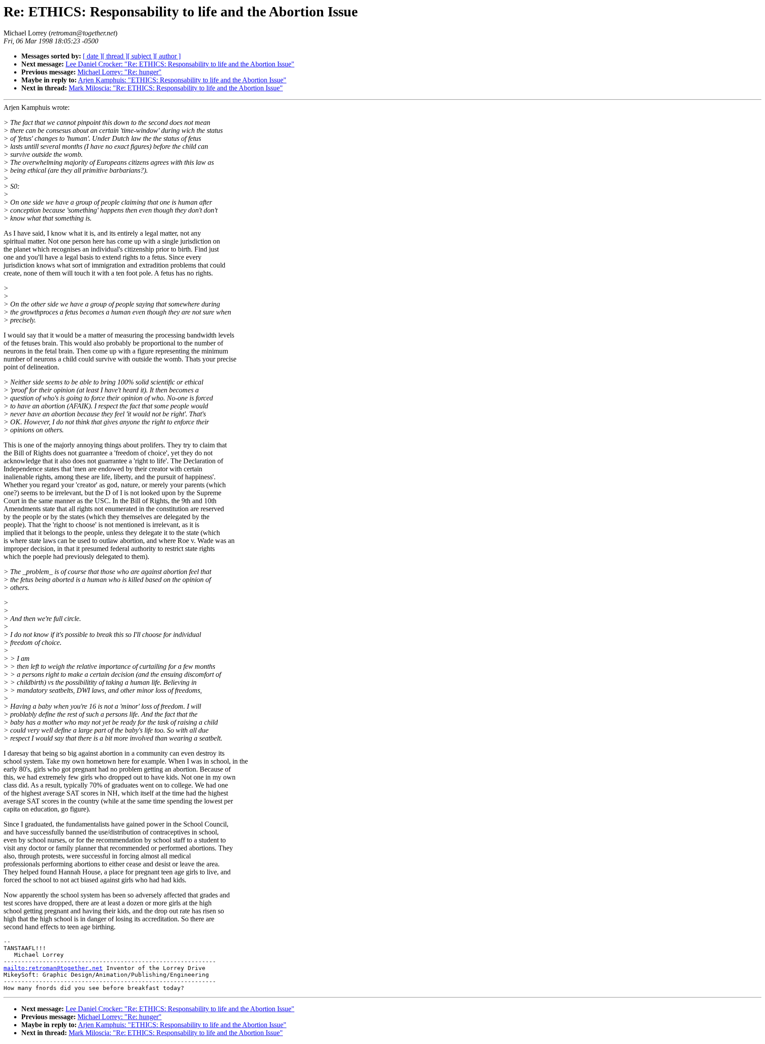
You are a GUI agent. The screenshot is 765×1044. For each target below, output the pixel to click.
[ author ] (168, 56)
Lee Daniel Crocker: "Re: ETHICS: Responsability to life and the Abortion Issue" (180, 64)
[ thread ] (115, 56)
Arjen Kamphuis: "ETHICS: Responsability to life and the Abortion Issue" (182, 80)
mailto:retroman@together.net (53, 968)
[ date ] (92, 56)
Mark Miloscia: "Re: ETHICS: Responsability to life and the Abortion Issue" (176, 88)
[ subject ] (141, 56)
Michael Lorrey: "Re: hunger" (119, 72)
